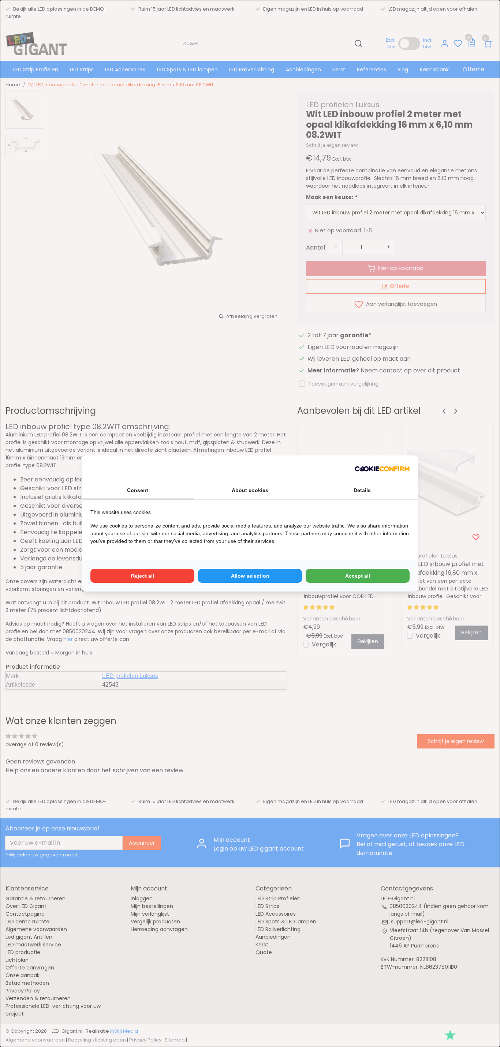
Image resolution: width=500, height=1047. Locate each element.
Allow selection (250, 576)
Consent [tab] (137, 490)
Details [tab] (362, 490)
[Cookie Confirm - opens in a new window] (382, 468)
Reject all (142, 576)
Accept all (357, 576)
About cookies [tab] (250, 490)
